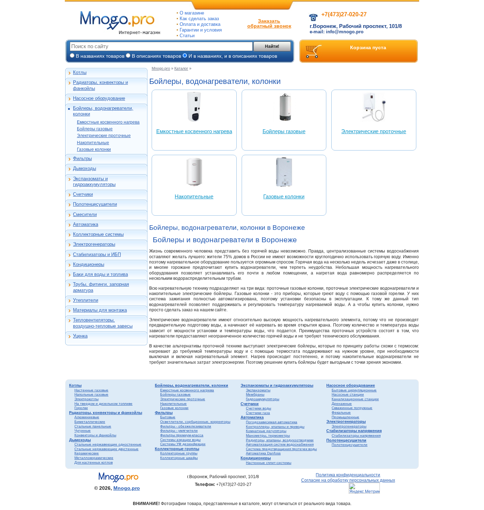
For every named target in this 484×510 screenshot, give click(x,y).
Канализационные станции (355, 399)
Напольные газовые (91, 394)
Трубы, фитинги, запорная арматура (101, 287)
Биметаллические (89, 422)
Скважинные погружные (352, 408)
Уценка (80, 336)
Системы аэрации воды (180, 440)
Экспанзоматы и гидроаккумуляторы (94, 181)
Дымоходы (84, 168)
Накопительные (93, 142)
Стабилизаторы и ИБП (97, 254)
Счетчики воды (258, 408)
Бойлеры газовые (95, 128)
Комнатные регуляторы (266, 431)
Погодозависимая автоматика (271, 422)
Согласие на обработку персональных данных (348, 480)
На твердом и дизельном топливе (103, 404)
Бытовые (167, 417)
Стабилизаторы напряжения (354, 431)
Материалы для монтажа (100, 310)
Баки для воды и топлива (100, 274)
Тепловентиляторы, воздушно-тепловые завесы (103, 322)
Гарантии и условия (201, 30)
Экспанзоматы (258, 390)
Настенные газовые (91, 390)
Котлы (79, 72)
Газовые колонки (94, 149)
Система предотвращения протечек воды (281, 449)
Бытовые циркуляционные (354, 390)
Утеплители (85, 300)
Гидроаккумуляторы (262, 399)
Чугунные (82, 430)
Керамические (86, 453)
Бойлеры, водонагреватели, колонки (103, 111)
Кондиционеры (88, 264)
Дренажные (342, 404)
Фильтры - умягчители (179, 430)
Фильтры (82, 158)
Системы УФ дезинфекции (183, 444)
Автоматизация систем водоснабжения (280, 444)
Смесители (85, 214)
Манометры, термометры (268, 435)
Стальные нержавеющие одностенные (107, 444)
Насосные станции (348, 394)
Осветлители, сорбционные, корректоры (195, 422)
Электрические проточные (104, 135)
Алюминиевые (86, 417)
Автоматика (85, 224)
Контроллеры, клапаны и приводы (275, 427)
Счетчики (83, 194)
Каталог (181, 68)
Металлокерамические (93, 458)
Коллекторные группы (177, 449)
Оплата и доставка (200, 24)
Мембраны (255, 394)
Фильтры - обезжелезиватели (185, 426)
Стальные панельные (92, 426)
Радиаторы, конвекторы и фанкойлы (100, 85)
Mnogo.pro (161, 68)
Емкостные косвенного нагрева (108, 122)
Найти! (272, 46)
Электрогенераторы (94, 244)
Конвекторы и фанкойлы (95, 435)
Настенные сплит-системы (268, 463)
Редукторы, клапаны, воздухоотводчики (280, 440)
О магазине (192, 13)
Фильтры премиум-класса (181, 435)
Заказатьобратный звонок (269, 23)
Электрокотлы (86, 399)
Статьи (187, 35)
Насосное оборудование (99, 98)
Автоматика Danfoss (263, 453)
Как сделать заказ (199, 18)
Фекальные (341, 412)
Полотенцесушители (95, 204)
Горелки (81, 408)
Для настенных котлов (93, 462)
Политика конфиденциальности (348, 474)
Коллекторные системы (98, 234)
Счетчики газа (258, 413)
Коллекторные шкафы (179, 458)
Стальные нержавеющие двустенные (106, 449)
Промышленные (345, 417)
